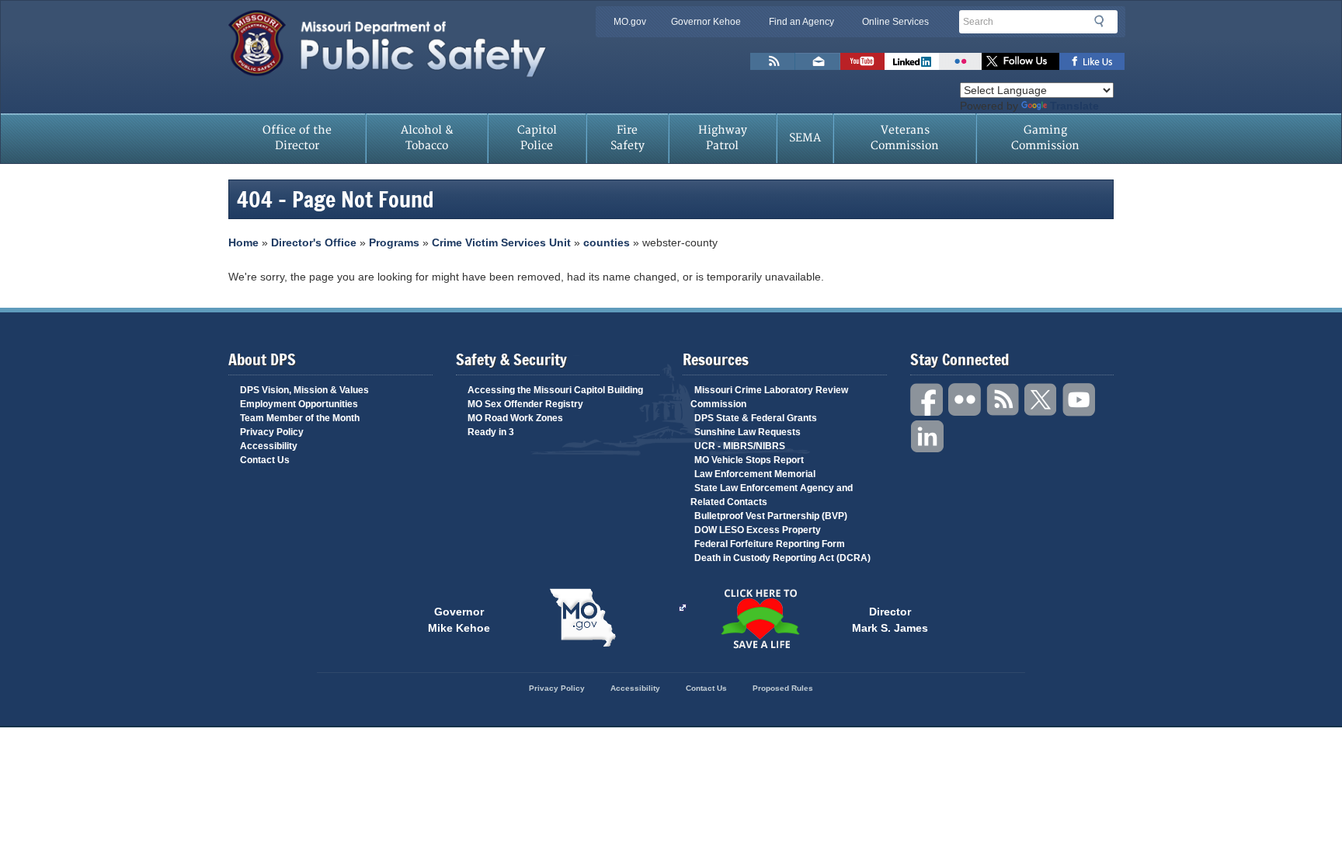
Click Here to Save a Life (759, 618)
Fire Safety (627, 138)
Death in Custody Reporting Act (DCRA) (782, 558)
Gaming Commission (1045, 138)
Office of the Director (297, 138)
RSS (1003, 400)
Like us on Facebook (1092, 61)
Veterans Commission (905, 138)
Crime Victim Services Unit (501, 242)
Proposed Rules (783, 688)
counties (606, 242)
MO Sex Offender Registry (525, 404)
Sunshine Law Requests (747, 432)
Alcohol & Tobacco (427, 138)
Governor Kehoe (706, 21)
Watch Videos (862, 61)
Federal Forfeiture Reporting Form (769, 544)
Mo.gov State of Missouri (582, 617)
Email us (817, 61)
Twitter (1041, 400)
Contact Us (265, 460)
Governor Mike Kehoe (459, 618)
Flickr (960, 61)
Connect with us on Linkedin (912, 61)
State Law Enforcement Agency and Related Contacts (771, 495)
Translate (1074, 105)
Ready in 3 (491, 432)
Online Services (895, 21)
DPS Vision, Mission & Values (304, 390)
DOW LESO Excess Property (757, 530)
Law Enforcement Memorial (754, 474)
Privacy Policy (272, 432)
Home (243, 242)
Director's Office (313, 242)
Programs (394, 242)
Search (1103, 21)
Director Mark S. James (890, 618)
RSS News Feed (772, 61)
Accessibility (268, 446)
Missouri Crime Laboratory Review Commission (769, 397)
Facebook (927, 400)
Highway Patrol (722, 138)
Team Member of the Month (300, 418)
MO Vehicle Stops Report (749, 460)
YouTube (1079, 400)
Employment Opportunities (299, 404)
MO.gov (630, 21)
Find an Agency (801, 21)
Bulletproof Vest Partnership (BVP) (770, 516)
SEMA (805, 138)
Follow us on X (1020, 61)
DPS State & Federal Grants (755, 418)
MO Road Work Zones (515, 418)
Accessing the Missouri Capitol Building (555, 390)
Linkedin (927, 437)
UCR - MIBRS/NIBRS (739, 446)
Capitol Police (537, 138)
